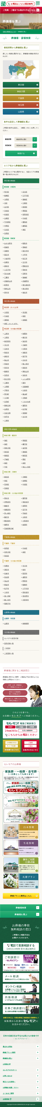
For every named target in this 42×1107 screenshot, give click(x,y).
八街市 (6, 592)
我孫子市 (7, 604)
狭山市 (6, 360)
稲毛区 (6, 548)
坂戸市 (25, 356)
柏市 (24, 570)
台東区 (6, 218)
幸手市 (6, 417)
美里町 (25, 413)
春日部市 (7, 341)
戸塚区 (6, 459)
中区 (5, 467)
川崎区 (25, 477)
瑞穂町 (25, 277)
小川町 (6, 398)
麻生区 (6, 477)
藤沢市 (6, 517)
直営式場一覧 (9, 643)
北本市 (6, 349)
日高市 (6, 375)
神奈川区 (7, 448)
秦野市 (6, 525)
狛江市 (25, 258)
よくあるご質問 (8, 1093)
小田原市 (26, 521)
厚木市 (6, 498)
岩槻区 (25, 320)
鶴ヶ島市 (26, 364)
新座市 (25, 368)
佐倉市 (6, 573)
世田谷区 (26, 214)
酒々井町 (7, 596)
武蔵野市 (26, 281)
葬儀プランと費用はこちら (21, 896)
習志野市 (26, 596)
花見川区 (7, 552)
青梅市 (25, 247)
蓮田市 (25, 405)
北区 (5, 203)
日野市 (25, 274)
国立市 (6, 255)
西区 (24, 459)
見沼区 (25, 312)
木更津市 (26, 600)
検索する (21, 153)
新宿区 (25, 207)
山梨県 (21, 112)
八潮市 (6, 421)
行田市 (25, 349)
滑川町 (6, 394)
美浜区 (6, 556)
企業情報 (6, 1099)
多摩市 (6, 262)
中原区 (25, 484)
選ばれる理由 (7, 1047)
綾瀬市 (25, 525)
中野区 (6, 226)
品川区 (6, 207)
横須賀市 (7, 521)
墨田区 (25, 211)
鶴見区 (25, 455)
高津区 (6, 484)
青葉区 (25, 440)
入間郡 (6, 387)
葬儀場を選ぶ (7, 1058)
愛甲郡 (25, 498)
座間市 (25, 506)
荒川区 (6, 192)
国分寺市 (26, 251)
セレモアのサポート (10, 1070)
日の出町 (7, 274)
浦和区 (6, 320)
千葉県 (21, 98)
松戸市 (6, 588)
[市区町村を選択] (25, 145)
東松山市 (26, 371)
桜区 (24, 316)
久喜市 (25, 390)
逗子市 (25, 510)
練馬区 (25, 226)
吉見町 (6, 402)
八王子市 (7, 270)
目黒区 (6, 233)
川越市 (25, 345)
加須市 (25, 341)
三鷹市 (6, 277)
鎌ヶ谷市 (7, 600)
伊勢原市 (7, 502)
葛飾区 (25, 199)
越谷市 (6, 356)
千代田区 (7, 222)
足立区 (25, 192)
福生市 (25, 292)
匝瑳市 (25, 573)
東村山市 (7, 289)
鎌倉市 (6, 506)
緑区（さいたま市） (11, 324)
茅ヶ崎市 (7, 513)
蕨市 (24, 383)
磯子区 (25, 444)
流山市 (6, 581)
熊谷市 (6, 352)
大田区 (6, 199)
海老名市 (26, 502)
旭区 (5, 440)
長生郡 (6, 577)
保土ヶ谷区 (26, 467)
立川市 (25, 262)
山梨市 (6, 623)
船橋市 (25, 585)
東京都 (21, 85)
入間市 (6, 337)
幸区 (5, 481)
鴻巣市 (25, 352)
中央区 (25, 218)
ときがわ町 (26, 402)
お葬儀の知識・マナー (10, 1087)
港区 (24, 230)
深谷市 (25, 375)
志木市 (25, 360)
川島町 (25, 398)
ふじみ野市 (26, 379)
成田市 (25, 577)
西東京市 (26, 266)
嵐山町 (25, 394)
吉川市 (25, 417)
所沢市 (6, 368)
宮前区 (6, 488)
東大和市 (26, 289)
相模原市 (7, 510)
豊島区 (25, 222)
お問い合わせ (7, 1076)
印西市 (6, 566)
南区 (5, 463)
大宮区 (6, 312)
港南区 (25, 452)
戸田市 (6, 390)
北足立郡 (7, 413)
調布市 (6, 266)
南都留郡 (26, 623)
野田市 (25, 581)
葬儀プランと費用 (9, 1052)
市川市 (25, 566)
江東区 (25, 203)
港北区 (6, 452)
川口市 (6, 345)
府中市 (6, 292)
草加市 (6, 364)
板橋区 (6, 196)
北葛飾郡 (26, 387)
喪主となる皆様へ (9, 1082)
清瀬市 (6, 251)
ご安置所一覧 (9, 653)
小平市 (25, 255)
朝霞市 (25, 334)
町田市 (6, 285)
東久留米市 (26, 285)
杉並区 (6, 214)
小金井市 (7, 258)
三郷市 (6, 383)
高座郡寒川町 (9, 528)
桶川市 (25, 337)
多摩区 (25, 481)
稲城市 (6, 247)
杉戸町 (25, 409)
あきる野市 (8, 243)
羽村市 (25, 270)
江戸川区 (26, 196)
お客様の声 (7, 1064)
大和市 (25, 517)
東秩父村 (7, 405)
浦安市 (6, 570)
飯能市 (6, 371)
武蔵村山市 (8, 281)
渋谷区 (6, 211)
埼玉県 (21, 105)
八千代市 (26, 588)
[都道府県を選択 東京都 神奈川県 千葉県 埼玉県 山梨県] (25, 139)
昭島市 (25, 243)
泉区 (5, 444)
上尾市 (6, 334)
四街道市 (26, 592)
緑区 (24, 463)
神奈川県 (21, 91)
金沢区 (25, 448)
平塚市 (25, 513)
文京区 (6, 230)
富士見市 (7, 379)
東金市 (6, 585)
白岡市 (6, 409)
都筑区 (6, 455)
